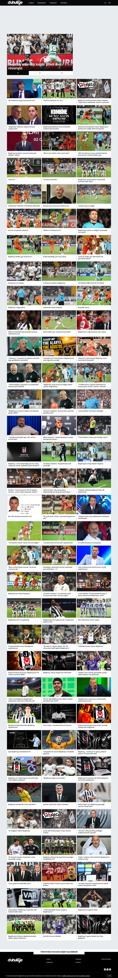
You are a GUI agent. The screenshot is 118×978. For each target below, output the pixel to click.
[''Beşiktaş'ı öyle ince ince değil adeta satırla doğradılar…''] (59, 372)
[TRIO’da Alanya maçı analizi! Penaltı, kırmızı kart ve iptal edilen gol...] (94, 141)
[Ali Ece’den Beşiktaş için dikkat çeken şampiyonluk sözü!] (59, 687)
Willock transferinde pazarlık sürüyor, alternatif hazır (23, 333)
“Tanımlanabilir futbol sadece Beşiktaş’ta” (55, 911)
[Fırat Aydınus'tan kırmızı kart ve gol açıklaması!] (94, 555)
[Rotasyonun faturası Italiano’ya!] (59, 194)
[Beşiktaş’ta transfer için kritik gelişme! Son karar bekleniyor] (94, 766)
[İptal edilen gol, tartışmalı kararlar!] (59, 320)
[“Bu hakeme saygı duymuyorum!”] (24, 88)
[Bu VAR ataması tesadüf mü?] (24, 504)
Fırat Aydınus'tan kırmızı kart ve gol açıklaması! (92, 568)
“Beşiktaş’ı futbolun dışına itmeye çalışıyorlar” (21, 128)
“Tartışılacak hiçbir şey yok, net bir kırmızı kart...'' (21, 438)
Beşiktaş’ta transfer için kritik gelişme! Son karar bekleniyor (93, 779)
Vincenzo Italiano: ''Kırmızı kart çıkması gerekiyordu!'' (58, 412)
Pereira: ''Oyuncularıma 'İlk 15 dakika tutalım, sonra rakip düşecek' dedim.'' (23, 491)
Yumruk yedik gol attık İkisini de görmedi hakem (90, 258)
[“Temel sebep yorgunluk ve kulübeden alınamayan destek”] (24, 372)
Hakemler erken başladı (52, 307)
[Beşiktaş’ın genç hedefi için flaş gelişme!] (94, 924)
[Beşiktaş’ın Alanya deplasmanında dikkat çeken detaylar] (24, 924)
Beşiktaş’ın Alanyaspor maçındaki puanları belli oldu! (91, 180)
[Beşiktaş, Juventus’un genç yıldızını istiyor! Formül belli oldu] (94, 739)
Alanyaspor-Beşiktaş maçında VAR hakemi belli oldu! (22, 911)
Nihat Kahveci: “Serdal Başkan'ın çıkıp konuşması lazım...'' (58, 438)
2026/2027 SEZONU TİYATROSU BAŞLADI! (24, 206)
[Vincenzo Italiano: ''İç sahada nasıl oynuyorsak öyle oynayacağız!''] (59, 581)
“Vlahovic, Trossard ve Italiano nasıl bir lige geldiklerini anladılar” (23, 359)
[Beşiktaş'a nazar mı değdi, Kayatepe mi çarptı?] (94, 218)
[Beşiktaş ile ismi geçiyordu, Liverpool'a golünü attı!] (59, 608)
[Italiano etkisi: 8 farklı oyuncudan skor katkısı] (59, 871)
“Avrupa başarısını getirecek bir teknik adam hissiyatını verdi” (93, 884)
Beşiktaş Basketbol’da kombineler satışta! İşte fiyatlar (56, 128)
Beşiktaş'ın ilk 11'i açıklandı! (18, 620)
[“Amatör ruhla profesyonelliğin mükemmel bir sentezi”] (94, 819)
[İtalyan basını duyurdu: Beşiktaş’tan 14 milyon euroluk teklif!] (24, 660)
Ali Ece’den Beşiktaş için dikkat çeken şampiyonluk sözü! (58, 700)
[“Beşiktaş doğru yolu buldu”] (59, 766)
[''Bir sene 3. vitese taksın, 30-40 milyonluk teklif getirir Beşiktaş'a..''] (59, 634)
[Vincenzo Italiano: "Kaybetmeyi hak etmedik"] (59, 451)
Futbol (31, 3)
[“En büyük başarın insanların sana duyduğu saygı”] (24, 845)
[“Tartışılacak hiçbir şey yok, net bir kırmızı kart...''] (24, 425)
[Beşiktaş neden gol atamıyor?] (24, 244)
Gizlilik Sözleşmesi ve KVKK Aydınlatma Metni (76, 976)
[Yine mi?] (24, 167)
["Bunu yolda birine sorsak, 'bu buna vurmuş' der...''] (24, 555)
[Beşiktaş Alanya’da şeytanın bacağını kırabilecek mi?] (59, 845)
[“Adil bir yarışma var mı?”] (59, 88)
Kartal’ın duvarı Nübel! (52, 936)
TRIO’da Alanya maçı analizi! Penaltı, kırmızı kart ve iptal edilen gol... (92, 154)
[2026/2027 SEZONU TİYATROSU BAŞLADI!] (24, 194)
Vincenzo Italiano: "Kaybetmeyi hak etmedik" (57, 465)
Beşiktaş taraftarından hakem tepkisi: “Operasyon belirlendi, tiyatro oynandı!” (93, 101)
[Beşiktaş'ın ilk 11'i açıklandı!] (24, 608)
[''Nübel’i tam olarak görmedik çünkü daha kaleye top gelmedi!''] (94, 660)
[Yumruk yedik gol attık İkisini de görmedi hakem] (94, 244)
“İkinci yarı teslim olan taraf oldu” (56, 153)
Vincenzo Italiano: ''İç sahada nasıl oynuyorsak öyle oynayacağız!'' (57, 594)
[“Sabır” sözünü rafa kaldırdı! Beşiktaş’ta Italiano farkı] (94, 845)
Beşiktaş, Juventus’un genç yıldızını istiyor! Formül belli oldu (92, 753)
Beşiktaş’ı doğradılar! (16, 307)
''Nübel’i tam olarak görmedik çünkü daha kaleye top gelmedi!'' (92, 674)
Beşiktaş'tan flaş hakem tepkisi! (90, 464)
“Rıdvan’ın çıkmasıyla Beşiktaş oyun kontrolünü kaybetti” (92, 359)
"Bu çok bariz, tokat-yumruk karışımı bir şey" (59, 517)
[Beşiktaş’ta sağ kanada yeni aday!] (94, 320)
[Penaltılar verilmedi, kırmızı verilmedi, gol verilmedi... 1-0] (59, 555)
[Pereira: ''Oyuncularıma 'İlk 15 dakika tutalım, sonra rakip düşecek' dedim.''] (24, 478)
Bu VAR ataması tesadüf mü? (20, 516)
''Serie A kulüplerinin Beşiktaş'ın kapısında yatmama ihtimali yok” (21, 700)
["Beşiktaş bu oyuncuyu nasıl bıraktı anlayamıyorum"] (94, 687)
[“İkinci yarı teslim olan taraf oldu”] (59, 141)
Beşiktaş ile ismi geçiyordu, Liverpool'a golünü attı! (58, 621)
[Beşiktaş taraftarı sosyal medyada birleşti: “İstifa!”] (24, 141)
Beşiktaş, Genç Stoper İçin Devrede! (57, 673)
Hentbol (64, 3)
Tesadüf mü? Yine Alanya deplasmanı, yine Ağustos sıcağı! (58, 359)
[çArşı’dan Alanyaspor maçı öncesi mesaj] (59, 819)
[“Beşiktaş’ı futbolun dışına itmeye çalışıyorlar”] (24, 115)
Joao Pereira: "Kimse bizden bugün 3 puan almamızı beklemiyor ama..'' (92, 594)
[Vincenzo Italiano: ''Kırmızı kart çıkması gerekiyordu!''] (59, 399)
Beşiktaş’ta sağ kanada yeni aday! (92, 332)
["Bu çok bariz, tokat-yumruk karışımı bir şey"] (59, 504)
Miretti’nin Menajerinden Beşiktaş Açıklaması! (21, 726)
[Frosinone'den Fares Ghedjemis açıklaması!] (24, 634)
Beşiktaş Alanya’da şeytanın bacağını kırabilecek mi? (58, 858)
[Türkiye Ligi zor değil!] (94, 194)
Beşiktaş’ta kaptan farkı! (88, 910)
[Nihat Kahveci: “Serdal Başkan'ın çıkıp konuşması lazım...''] (59, 425)
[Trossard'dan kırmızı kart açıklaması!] (59, 531)
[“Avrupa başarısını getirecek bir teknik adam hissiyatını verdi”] (94, 871)
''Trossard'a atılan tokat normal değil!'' (23, 543)
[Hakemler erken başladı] (59, 295)
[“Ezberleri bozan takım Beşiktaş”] (94, 634)
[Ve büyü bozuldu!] (59, 167)
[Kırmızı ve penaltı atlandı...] (24, 218)
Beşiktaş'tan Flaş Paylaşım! (19, 594)
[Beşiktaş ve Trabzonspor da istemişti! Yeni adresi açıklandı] (24, 766)
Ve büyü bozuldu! (50, 179)
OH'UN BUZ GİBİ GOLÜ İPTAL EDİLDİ (91, 283)
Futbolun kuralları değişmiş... (54, 283)
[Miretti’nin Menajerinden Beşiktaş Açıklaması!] (24, 713)
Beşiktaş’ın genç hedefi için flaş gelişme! (90, 937)
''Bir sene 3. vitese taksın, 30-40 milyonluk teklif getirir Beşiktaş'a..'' (56, 647)
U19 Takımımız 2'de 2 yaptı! (88, 620)
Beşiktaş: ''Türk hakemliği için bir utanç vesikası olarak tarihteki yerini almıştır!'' (23, 465)
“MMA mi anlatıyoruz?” (52, 230)
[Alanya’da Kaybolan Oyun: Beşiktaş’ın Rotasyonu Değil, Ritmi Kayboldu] (94, 115)
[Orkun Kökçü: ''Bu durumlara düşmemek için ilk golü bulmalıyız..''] (59, 478)
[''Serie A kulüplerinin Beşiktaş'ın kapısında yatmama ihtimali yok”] (24, 687)
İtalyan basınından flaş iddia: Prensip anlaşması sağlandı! (92, 726)
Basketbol (42, 3)
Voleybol (53, 3)
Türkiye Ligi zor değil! (86, 206)
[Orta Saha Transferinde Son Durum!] (59, 713)
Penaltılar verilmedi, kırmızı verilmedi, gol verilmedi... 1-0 (58, 568)
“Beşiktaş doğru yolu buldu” (54, 778)
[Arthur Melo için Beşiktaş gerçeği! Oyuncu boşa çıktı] (94, 792)
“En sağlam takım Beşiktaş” (19, 831)
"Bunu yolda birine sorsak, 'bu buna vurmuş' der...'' (22, 568)
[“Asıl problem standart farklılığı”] (94, 399)
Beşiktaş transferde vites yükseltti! (22, 804)
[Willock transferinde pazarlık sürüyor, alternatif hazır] (24, 320)
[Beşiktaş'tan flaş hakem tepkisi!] (94, 451)
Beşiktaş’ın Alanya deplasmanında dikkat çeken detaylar (22, 937)
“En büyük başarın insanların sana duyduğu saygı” (21, 858)
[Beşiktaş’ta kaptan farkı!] (94, 898)
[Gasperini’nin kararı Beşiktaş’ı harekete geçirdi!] (59, 739)
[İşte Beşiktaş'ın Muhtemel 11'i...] (24, 739)
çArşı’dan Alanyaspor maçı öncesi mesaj (57, 832)
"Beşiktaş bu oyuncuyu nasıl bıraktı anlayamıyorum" (92, 700)
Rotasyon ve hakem (16, 283)
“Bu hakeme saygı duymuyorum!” (21, 100)
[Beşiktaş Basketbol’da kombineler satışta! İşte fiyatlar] (59, 115)
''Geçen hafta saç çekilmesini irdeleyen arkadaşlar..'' (93, 517)
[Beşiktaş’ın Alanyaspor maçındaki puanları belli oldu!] (94, 167)
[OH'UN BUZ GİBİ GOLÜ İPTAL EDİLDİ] (94, 271)
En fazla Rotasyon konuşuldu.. (90, 543)
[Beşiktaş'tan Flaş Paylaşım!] (24, 581)
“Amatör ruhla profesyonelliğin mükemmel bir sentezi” (90, 832)
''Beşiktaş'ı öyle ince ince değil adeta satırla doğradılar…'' (57, 386)
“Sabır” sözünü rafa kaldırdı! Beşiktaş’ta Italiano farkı (94, 858)
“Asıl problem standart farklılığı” (90, 411)
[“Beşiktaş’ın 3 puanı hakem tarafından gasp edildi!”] (24, 399)
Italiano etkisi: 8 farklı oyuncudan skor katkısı (58, 884)
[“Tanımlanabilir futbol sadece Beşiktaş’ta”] (59, 898)
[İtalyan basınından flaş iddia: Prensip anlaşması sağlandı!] (94, 713)
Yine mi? (11, 179)
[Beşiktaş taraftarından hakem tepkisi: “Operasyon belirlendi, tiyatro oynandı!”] (94, 88)
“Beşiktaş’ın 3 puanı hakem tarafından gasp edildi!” (23, 412)
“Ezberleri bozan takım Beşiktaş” (90, 646)
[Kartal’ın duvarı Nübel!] (59, 924)
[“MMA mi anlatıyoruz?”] (59, 218)
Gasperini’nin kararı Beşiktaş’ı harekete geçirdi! (58, 753)
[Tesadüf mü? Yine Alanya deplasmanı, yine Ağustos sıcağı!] (59, 346)
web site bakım (106, 959)
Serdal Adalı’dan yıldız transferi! (56, 804)
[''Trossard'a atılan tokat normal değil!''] (24, 531)
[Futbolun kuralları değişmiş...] (59, 271)
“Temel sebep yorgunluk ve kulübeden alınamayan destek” (23, 386)
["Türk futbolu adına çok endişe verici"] (94, 425)
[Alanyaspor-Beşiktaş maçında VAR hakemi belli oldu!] (24, 898)
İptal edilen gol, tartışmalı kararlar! (57, 332)
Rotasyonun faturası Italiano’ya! (56, 206)
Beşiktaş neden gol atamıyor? (20, 257)
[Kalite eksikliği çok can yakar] (59, 244)
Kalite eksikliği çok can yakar (54, 257)
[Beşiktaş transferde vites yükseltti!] (24, 792)
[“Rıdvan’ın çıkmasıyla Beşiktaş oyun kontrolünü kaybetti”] (94, 346)
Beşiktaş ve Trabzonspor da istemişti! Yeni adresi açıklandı (23, 779)
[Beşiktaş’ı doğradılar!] (24, 295)
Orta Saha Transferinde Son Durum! (57, 725)
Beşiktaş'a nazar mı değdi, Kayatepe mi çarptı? (92, 231)
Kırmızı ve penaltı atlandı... (18, 230)
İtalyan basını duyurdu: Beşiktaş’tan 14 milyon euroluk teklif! (23, 674)
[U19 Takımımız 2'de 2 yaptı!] (94, 608)
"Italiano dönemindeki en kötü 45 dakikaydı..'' (91, 491)
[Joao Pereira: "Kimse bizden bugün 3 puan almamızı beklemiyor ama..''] (94, 581)
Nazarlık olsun (83, 307)
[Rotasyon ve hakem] (24, 271)
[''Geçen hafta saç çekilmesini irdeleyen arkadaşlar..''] (94, 504)
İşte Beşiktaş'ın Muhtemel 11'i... (20, 752)
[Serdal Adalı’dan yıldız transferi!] (59, 792)
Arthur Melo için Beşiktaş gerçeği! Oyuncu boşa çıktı (91, 805)
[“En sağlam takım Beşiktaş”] (24, 819)
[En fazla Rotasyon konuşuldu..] (94, 531)
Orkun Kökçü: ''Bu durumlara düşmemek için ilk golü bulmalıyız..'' (57, 491)
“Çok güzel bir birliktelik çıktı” (19, 883)
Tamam (109, 975)
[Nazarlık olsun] (94, 295)
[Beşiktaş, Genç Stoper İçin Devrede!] (59, 660)
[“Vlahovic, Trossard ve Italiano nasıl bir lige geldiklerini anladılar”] (24, 346)
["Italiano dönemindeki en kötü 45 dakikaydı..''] (94, 478)
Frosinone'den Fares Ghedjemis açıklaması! (20, 647)
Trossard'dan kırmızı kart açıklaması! (58, 543)
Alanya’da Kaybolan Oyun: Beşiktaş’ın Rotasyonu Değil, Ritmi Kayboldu (93, 128)
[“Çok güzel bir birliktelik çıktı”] (24, 871)
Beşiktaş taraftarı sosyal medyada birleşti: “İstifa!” (22, 154)
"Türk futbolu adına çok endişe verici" (93, 437)
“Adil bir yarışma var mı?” (53, 100)
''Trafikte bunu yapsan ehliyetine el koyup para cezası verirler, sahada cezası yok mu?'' (92, 386)
